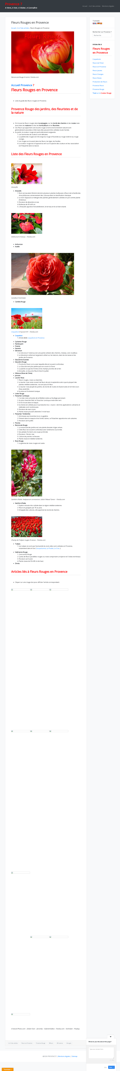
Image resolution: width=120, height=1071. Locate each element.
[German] (99, 23)
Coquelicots (97, 59)
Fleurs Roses (97, 78)
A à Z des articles (94, 6)
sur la (102, 93)
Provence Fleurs (98, 86)
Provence (60, 1043)
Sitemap (74, 1056)
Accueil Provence (22, 85)
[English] (94, 23)
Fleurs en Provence (26, 1043)
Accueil (84, 6)
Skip (105, 1067)
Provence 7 (13, 4)
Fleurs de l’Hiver (98, 63)
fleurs (51, 1043)
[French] (96, 23)
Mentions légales (108, 6)
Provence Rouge (40, 1043)
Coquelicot (15, 332)
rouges (69, 1043)
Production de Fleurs (100, 82)
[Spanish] (101, 23)
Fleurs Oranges (98, 74)
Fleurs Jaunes (97, 70)
